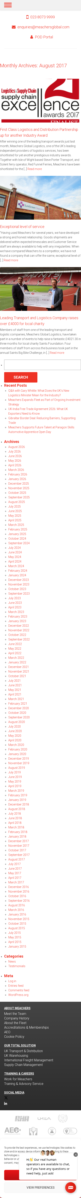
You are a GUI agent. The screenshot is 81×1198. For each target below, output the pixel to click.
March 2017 (16, 882)
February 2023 (17, 616)
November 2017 (18, 845)
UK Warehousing (16, 1056)
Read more (34, 169)
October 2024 (17, 538)
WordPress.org (18, 995)
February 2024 (17, 570)
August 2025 (16, 502)
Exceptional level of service (22, 226)
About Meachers (17, 1008)
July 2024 (14, 547)
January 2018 (17, 836)
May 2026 (14, 460)
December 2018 (18, 804)
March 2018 (16, 827)
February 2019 (17, 795)
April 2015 (14, 942)
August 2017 (16, 859)
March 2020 (16, 745)
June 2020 (15, 731)
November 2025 (18, 488)
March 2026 (16, 469)
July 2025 (14, 506)
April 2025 (14, 520)
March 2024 (16, 566)
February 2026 (17, 474)
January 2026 (17, 479)
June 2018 (15, 818)
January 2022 (17, 662)
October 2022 (17, 635)
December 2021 (18, 667)
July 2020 (14, 726)
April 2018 (14, 822)
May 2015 (14, 937)
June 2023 (15, 602)
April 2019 (14, 786)
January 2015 (17, 946)
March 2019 (16, 790)
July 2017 (14, 864)
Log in (12, 981)
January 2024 (17, 575)
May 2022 (14, 648)
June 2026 (15, 456)
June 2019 (15, 777)
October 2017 (17, 850)
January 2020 (17, 754)
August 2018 (16, 809)
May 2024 (14, 557)
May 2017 (14, 873)
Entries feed (15, 985)
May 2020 (14, 735)
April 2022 (14, 653)
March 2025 (16, 524)
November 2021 (18, 671)
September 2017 (19, 855)
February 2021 (17, 703)
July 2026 (14, 451)
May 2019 (14, 781)
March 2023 (16, 612)
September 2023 (19, 593)
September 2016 (19, 900)
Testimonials (16, 966)
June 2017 (15, 868)
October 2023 (17, 589)
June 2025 (15, 511)
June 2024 (15, 552)
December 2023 (18, 579)
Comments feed (18, 990)
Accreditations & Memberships (26, 1027)
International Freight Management (28, 1060)
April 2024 (14, 561)
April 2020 (14, 740)
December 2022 (18, 625)
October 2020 (17, 712)
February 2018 (17, 832)
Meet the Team (15, 1014)
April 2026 (14, 465)
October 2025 (17, 492)
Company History (16, 1018)
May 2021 (14, 690)
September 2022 (19, 639)
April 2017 (14, 877)
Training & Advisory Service (23, 1084)
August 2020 (16, 722)
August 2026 (16, 447)
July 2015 (14, 932)
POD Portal (43, 37)
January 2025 (17, 534)
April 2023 (14, 607)
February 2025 (17, 529)
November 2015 (18, 919)
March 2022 (16, 657)
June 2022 (15, 644)
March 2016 (16, 910)
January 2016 (17, 914)
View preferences (41, 1187)
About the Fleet (15, 1023)
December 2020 (18, 708)
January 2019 (17, 800)
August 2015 (16, 928)
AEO (7, 1032)
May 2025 (14, 515)
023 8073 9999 (42, 17)
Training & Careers (19, 1073)
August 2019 (16, 767)
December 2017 (18, 841)
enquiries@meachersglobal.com (43, 27)
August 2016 (16, 905)
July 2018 (14, 813)
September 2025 (19, 497)
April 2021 (14, 694)
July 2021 (14, 680)
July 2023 (14, 598)
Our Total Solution (20, 1045)
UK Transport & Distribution (23, 1051)
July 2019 (14, 772)
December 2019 (18, 758)
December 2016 (18, 887)
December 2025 (18, 483)
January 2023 (17, 621)
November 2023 (18, 584)
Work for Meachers (18, 1079)
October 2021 (17, 676)
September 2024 (19, 543)
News (12, 961)
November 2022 (18, 630)
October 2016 (17, 896)
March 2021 (16, 699)
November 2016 (18, 891)
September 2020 (19, 717)
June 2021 (15, 685)
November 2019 (18, 763)
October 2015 (17, 923)
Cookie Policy (14, 1037)
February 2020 (17, 749)
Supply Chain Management (23, 1065)
